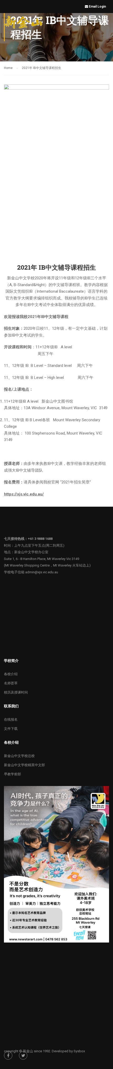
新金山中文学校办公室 (31, 552)
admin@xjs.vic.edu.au (41, 572)
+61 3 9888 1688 (40, 539)
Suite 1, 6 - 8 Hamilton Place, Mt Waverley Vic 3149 (41, 559)
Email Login (98, 6)
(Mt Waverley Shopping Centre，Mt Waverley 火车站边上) (47, 565)
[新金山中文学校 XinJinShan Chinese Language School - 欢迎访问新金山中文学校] (24, 23)
